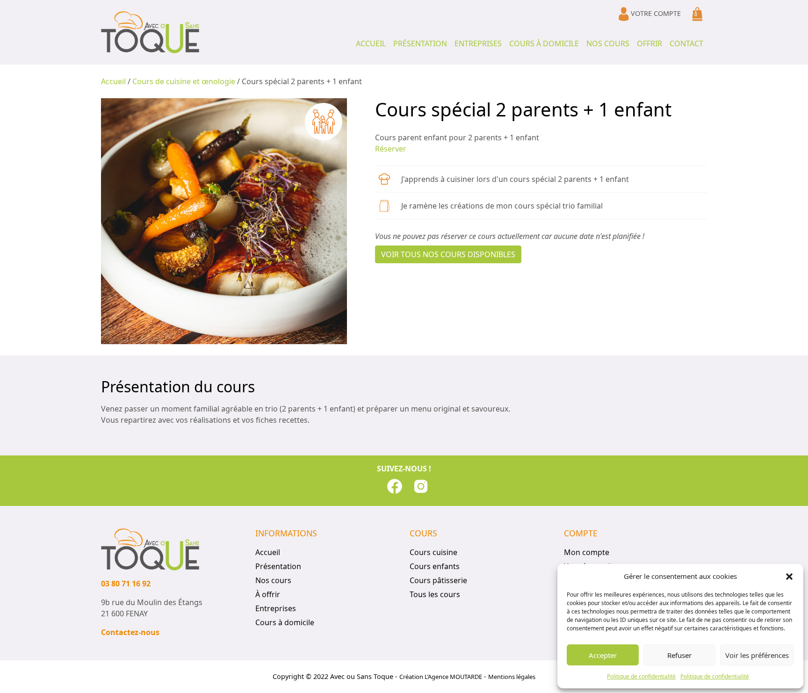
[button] (789, 576)
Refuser (679, 655)
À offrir (267, 594)
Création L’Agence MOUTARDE (440, 676)
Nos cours (607, 43)
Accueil (371, 43)
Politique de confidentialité (641, 676)
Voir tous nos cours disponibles (448, 254)
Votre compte (655, 13)
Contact (686, 43)
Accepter (603, 655)
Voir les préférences (757, 655)
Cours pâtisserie (438, 580)
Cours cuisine (433, 552)
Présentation (420, 43)
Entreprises (478, 43)
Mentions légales (511, 676)
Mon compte (586, 552)
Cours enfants (435, 566)
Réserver (390, 149)
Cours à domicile (544, 43)
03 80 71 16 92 (126, 583)
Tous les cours (435, 594)
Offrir (649, 43)
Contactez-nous (130, 632)
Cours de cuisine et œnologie (183, 81)
